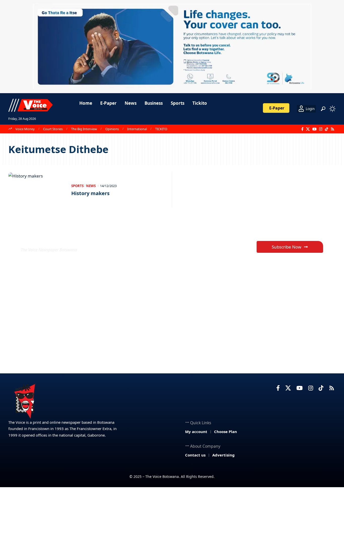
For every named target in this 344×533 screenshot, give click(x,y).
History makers (90, 193)
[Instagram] (321, 129)
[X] (308, 129)
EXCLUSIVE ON (58, 237)
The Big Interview (84, 129)
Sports (77, 186)
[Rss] (332, 129)
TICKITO (161, 129)
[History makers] (37, 189)
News (91, 186)
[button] (323, 108)
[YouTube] (314, 129)
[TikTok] (326, 129)
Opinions (112, 129)
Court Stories (53, 129)
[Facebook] (302, 129)
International (137, 129)
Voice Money (25, 129)
